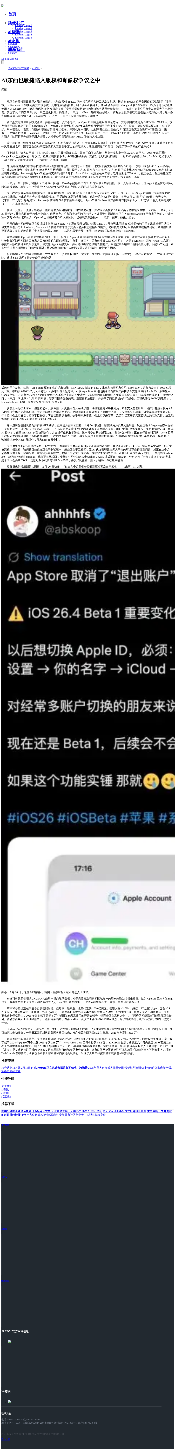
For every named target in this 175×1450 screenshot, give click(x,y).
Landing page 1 (23, 25)
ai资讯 (14, 31)
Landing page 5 (23, 37)
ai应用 (4, 1229)
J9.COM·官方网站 (18, 68)
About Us (13, 40)
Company (13, 46)
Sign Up (13, 58)
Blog (11, 49)
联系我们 (16, 49)
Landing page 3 (23, 31)
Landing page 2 (23, 28)
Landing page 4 (23, 34)
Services (12, 43)
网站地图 (5, 1439)
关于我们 (16, 23)
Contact (12, 52)
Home (11, 22)
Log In (5, 58)
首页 (12, 14)
